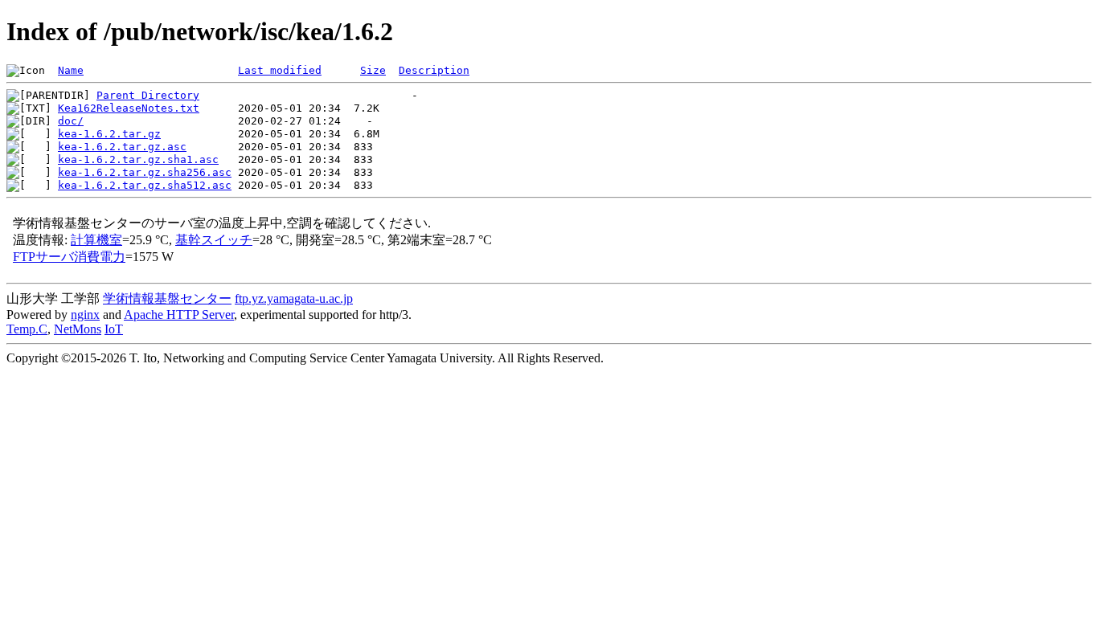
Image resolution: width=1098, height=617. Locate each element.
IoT (113, 329)
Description (434, 70)
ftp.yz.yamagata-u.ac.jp (294, 298)
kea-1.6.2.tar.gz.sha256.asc (144, 172)
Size (373, 70)
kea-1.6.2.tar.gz (109, 134)
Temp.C (26, 329)
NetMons (77, 329)
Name (71, 70)
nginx (85, 314)
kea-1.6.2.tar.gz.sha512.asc (144, 185)
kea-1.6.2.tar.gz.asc (122, 147)
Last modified (280, 70)
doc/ (71, 121)
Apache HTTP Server (179, 314)
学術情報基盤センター (167, 298)
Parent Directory (147, 95)
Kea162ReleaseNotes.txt (128, 108)
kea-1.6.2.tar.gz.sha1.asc (138, 159)
